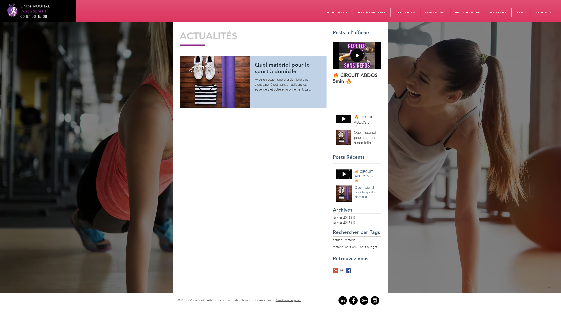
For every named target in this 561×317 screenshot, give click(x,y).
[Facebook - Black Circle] (353, 300)
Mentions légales (288, 300)
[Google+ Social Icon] (335, 270)
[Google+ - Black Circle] (364, 300)
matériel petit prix (345, 247)
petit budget (368, 247)
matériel (350, 240)
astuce (337, 240)
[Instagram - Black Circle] (375, 300)
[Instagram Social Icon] (341, 270)
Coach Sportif (34, 11)
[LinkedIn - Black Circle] (342, 300)
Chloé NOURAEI (36, 6)
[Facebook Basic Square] (348, 270)
